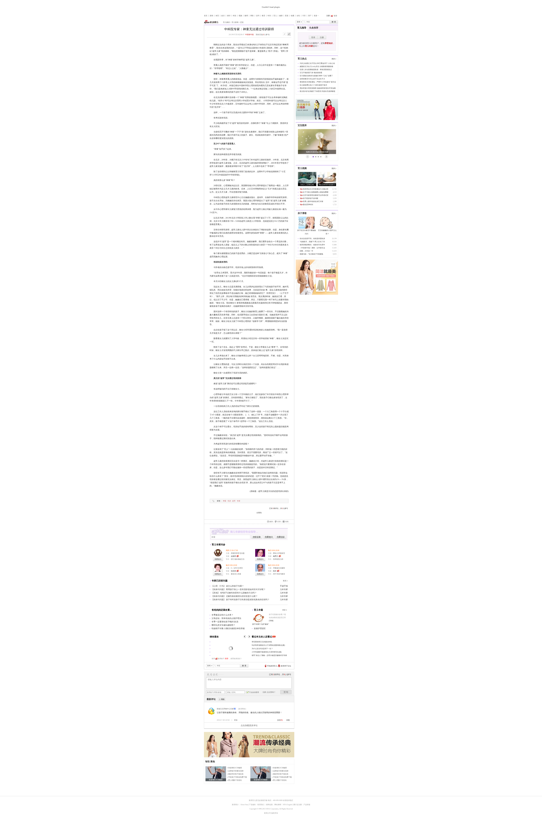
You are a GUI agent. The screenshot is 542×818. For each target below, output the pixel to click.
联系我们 (260, 805)
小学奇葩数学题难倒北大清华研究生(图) (267, 652)
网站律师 (277, 805)
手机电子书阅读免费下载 (237, 777)
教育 (263, 16)
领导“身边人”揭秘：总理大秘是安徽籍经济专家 (269, 655)
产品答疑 (306, 805)
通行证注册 (297, 805)
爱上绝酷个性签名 (235, 780)
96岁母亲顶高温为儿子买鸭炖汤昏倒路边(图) (268, 645)
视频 (240, 16)
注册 (328, 16)
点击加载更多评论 (249, 725)
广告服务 (252, 805)
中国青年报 (249, 35)
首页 (205, 16)
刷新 (221, 699)
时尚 (269, 16)
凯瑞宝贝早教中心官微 (225, 709)
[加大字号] (289, 34)
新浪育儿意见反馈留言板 (258, 800)
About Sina (244, 805)
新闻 (211, 16)
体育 (217, 16)
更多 (315, 16)
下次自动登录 (254, 692)
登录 (226, 659)
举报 (235, 720)
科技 (234, 16)
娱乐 (223, 16)
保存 (271, 522)
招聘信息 (269, 805)
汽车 (304, 16)
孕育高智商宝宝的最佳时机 (262, 642)
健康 (281, 16)
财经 (228, 16)
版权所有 (274, 813)
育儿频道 (226, 22)
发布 (286, 692)
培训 (229, 501)
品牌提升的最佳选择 (235, 771)
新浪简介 (235, 805)
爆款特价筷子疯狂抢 (235, 774)
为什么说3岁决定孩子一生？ (262, 649)
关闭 (287, 522)
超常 (234, 501)
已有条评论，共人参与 (278, 508)
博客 (252, 16)
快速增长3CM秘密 (235, 768)
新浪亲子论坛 (286, 666)
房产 (310, 16)
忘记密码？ (271, 692)
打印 (279, 522)
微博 (246, 16)
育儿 (275, 16)
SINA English (287, 805)
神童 (224, 501)
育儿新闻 (235, 22)
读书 (257, 16)
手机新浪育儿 (272, 666)
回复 (288, 720)
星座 (286, 16)
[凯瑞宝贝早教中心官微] (211, 714)
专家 (238, 501)
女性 (298, 16)
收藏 (292, 16)
